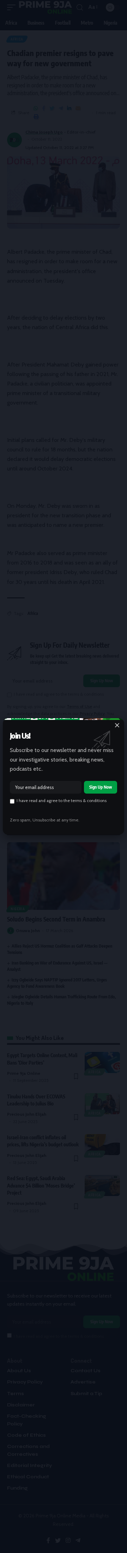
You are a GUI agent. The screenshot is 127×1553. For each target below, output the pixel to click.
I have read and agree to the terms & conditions (62, 800)
